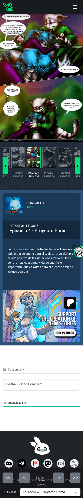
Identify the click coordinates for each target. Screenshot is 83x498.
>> (75, 478)
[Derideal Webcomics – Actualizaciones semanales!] (8, 7)
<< (7, 478)
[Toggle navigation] (75, 7)
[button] (77, 166)
